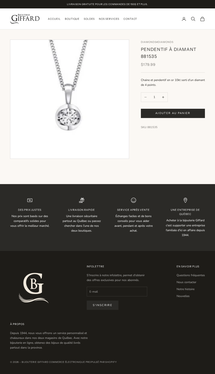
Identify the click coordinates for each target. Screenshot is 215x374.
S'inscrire (102, 305)
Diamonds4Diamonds (157, 42)
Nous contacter (186, 282)
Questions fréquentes (191, 275)
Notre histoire (185, 289)
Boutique (72, 18)
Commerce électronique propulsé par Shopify (83, 362)
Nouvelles (183, 296)
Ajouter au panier (172, 113)
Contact (130, 18)
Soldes (89, 18)
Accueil (54, 18)
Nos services (109, 18)
